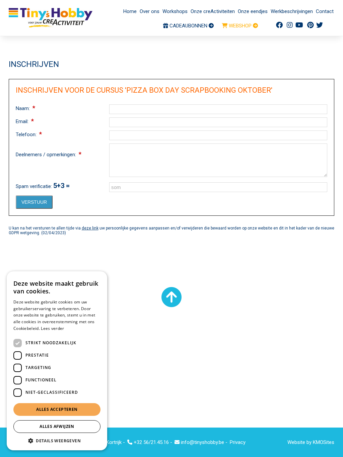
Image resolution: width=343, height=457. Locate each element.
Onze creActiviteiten (213, 11)
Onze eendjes (253, 11)
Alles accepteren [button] (56, 409)
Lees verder (52, 328)
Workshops (175, 11)
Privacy (238, 442)
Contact (325, 11)
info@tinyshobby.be (202, 442)
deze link (90, 228)
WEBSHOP (240, 26)
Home (130, 11)
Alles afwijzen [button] (57, 426)
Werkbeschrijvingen (292, 11)
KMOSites (323, 442)
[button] (56, 440)
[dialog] (57, 360)
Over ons (149, 11)
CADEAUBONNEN (188, 26)
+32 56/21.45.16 (150, 442)
